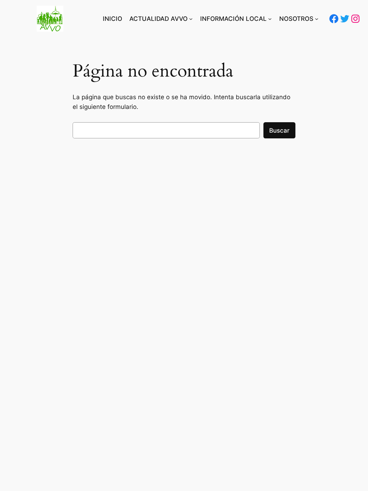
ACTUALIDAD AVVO (158, 18)
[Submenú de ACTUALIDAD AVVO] (191, 18)
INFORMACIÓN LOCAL (233, 18)
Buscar (279, 130)
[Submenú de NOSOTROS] (316, 18)
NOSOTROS (296, 18)
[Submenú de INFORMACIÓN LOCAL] (270, 18)
